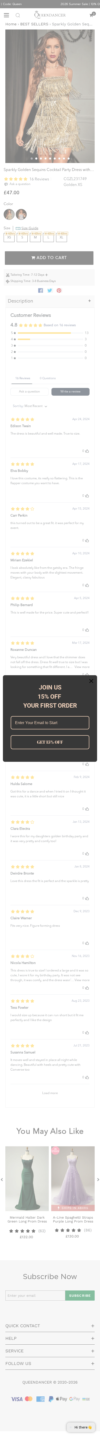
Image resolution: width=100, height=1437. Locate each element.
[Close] (91, 681)
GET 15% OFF (50, 742)
